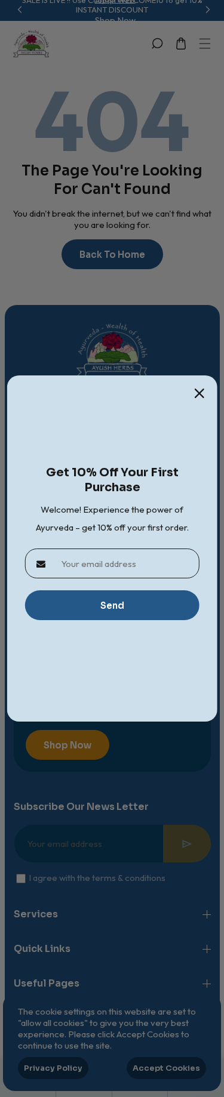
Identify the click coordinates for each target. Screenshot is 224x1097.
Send (112, 605)
